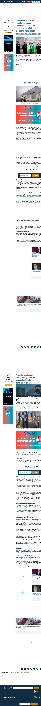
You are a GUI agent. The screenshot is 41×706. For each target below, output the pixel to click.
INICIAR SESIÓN (35, 1)
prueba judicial (27, 672)
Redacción (8, 377)
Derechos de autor (14, 672)
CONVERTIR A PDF (9, 32)
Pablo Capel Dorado (8, 22)
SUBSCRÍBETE (27, 1)
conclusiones (34, 527)
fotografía (21, 672)
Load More (20, 677)
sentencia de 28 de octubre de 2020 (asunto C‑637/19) (28, 399)
